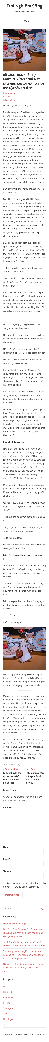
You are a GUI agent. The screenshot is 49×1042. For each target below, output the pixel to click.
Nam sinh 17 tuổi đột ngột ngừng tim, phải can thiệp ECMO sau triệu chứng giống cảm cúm (24, 968)
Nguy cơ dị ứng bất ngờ (14, 924)
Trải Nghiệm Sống (24, 6)
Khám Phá (10, 100)
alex (8, 96)
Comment (9, 807)
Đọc (5, 986)
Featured (7, 992)
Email (6, 859)
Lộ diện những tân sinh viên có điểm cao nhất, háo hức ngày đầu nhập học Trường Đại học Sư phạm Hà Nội (23, 933)
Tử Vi (5, 1014)
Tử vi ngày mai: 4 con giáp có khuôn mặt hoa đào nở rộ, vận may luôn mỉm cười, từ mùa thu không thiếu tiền (23, 955)
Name (6, 847)
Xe (4, 1025)
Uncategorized (10, 1019)
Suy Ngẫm (8, 1008)
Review (6, 1003)
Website (7, 871)
